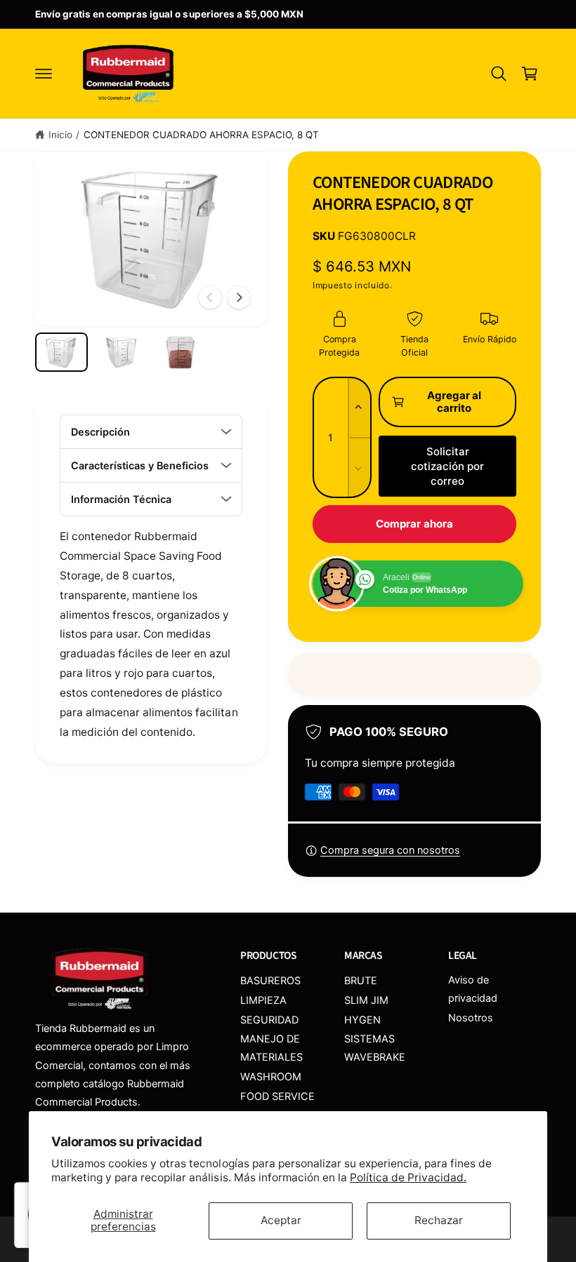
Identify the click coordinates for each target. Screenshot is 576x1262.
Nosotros (470, 1018)
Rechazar (438, 1220)
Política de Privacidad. (408, 1177)
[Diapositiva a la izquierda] (210, 297)
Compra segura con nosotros (390, 850)
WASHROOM (270, 1076)
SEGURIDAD (269, 1020)
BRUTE (360, 980)
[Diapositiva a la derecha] (239, 297)
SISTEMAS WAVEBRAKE (374, 1048)
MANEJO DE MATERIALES (271, 1048)
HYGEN (362, 1020)
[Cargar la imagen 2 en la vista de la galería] (121, 352)
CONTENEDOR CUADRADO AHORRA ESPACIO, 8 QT (202, 134)
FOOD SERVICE (277, 1096)
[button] (43, 73)
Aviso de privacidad (472, 989)
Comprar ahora (414, 523)
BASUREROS (270, 980)
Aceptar (281, 1220)
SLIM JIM (366, 1000)
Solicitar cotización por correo (447, 466)
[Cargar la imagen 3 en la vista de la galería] (180, 352)
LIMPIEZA (263, 1000)
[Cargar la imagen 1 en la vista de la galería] (61, 352)
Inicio (60, 134)
